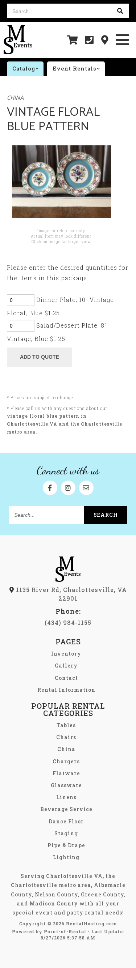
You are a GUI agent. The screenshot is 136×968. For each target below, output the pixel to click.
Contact (66, 677)
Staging (66, 833)
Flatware (66, 773)
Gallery (66, 665)
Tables (66, 725)
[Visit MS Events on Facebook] (50, 488)
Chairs (66, 737)
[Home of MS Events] (68, 579)
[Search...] (120, 11)
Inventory (66, 653)
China (15, 98)
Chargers (66, 761)
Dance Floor (66, 821)
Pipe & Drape (66, 845)
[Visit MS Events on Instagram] (68, 488)
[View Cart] (72, 39)
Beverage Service (66, 809)
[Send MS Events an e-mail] (86, 488)
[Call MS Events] (89, 39)
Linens (66, 797)
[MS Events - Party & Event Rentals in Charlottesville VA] (18, 39)
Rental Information (66, 689)
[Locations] (105, 39)
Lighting (66, 857)
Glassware (66, 785)
